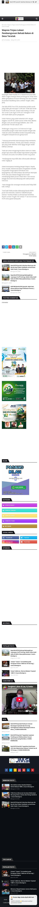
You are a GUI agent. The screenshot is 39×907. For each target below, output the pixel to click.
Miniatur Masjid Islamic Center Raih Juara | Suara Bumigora (24, 890)
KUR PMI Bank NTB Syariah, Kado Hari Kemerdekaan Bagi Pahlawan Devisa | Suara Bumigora (22, 288)
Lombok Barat (10, 505)
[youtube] (28, 541)
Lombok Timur (9, 516)
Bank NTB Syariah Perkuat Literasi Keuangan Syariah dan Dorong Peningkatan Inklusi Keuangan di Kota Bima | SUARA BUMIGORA (23, 726)
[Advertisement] (19, 13)
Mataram (8, 526)
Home (5, 899)
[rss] (15, 770)
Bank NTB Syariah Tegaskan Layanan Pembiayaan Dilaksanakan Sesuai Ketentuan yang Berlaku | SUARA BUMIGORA (22, 738)
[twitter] (28, 537)
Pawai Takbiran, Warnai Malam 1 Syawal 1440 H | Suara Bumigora (23, 672)
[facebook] (10, 537)
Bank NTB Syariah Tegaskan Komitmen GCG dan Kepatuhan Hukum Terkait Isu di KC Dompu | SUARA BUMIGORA (24, 748)
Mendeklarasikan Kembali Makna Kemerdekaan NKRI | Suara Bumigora (22, 786)
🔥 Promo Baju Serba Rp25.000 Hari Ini (22, 900)
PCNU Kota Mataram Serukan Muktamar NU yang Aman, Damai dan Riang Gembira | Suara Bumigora (24, 795)
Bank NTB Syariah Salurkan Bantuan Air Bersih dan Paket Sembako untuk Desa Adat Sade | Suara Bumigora (23, 267)
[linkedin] (28, 770)
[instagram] (10, 541)
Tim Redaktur (6, 40)
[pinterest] (32, 770)
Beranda (4, 25)
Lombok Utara (10, 521)
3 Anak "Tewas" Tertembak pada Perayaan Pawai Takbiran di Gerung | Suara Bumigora (22, 663)
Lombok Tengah (10, 510)
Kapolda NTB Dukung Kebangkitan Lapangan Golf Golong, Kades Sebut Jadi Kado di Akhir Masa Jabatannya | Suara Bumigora (23, 278)
